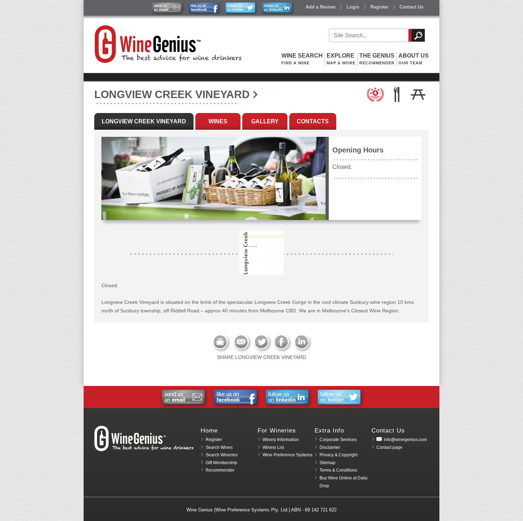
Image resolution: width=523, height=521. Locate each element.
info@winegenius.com (405, 439)
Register (379, 7)
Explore (341, 59)
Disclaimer (329, 447)
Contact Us (411, 7)
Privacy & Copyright (338, 454)
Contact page (389, 447)
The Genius (377, 59)
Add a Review (321, 7)
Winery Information (281, 439)
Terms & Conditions (338, 470)
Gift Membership (221, 462)
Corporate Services (338, 439)
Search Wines (219, 447)
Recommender (220, 470)
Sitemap (327, 462)
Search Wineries (222, 454)
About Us (413, 59)
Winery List (273, 447)
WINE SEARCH (302, 59)
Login (353, 7)
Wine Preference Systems (287, 454)
